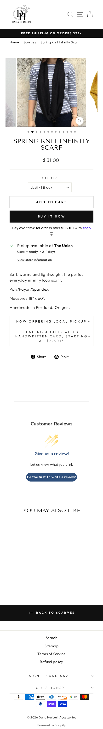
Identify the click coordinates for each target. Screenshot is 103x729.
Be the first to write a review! (51, 477)
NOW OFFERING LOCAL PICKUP (51, 321)
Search (51, 637)
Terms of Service (51, 654)
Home (14, 42)
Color (49, 178)
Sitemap (51, 646)
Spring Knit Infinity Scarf (60, 42)
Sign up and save (50, 676)
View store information (34, 260)
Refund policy (51, 661)
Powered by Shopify (51, 725)
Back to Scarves (55, 612)
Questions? (50, 688)
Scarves (29, 42)
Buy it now (51, 216)
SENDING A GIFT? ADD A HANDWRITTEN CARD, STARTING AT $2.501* (51, 336)
